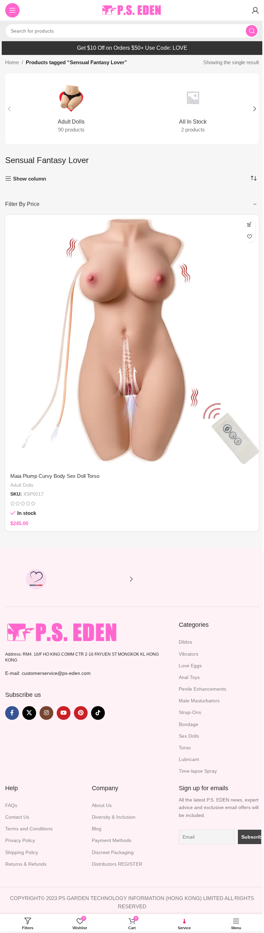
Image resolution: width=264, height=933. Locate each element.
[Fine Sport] (98, 579)
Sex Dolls (189, 736)
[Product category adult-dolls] (71, 108)
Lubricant (189, 759)
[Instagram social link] (46, 713)
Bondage (188, 724)
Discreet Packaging (113, 852)
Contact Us (17, 817)
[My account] (255, 10)
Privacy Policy (20, 840)
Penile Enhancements (202, 689)
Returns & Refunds (25, 864)
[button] (9, 109)
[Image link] (62, 632)
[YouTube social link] (63, 713)
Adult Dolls (21, 485)
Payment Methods (111, 840)
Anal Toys (189, 677)
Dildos (185, 642)
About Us (102, 805)
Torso (185, 747)
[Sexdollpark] (36, 579)
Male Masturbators (199, 700)
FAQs (11, 805)
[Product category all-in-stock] (193, 108)
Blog (96, 828)
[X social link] (29, 713)
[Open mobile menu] (12, 10)
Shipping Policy (21, 852)
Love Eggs (190, 665)
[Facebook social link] (12, 713)
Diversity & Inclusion (113, 817)
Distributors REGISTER (117, 864)
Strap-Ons (190, 712)
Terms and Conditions (29, 828)
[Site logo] (132, 10)
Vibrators (188, 654)
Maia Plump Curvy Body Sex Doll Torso (54, 476)
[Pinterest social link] (81, 713)
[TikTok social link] (98, 713)
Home (12, 62)
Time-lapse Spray (198, 771)
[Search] (251, 31)
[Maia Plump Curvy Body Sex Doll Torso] (132, 341)
